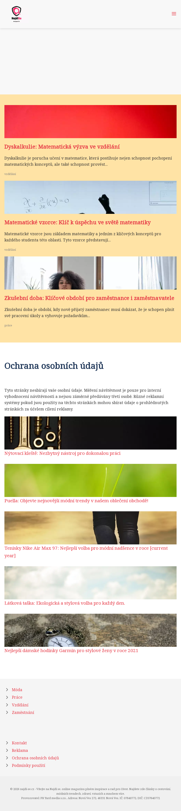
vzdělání (10, 174)
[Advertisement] (90, 61)
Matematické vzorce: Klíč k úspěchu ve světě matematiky (77, 222)
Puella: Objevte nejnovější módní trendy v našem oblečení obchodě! (76, 500)
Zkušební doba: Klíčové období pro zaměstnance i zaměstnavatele (89, 297)
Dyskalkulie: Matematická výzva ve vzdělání (62, 146)
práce (8, 325)
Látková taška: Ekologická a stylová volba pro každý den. (64, 603)
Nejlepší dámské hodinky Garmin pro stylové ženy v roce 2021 (71, 650)
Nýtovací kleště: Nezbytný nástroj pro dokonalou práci (62, 453)
